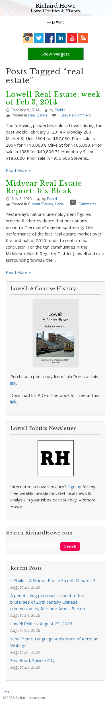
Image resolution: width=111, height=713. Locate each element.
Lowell (60, 204)
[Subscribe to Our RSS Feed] (83, 38)
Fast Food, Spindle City (32, 660)
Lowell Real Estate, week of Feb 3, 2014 (53, 98)
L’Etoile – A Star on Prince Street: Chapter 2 (52, 580)
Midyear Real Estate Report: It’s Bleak (44, 187)
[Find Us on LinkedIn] (61, 38)
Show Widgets (56, 54)
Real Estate (38, 115)
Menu (57, 22)
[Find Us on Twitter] (39, 38)
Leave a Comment (76, 115)
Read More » (18, 170)
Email (7, 692)
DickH (60, 110)
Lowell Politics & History (55, 11)
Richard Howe (55, 6)
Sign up (74, 486)
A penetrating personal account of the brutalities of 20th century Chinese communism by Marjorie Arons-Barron (47, 602)
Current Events (40, 204)
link (13, 383)
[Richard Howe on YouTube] (72, 38)
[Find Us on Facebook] (50, 38)
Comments (87, 204)
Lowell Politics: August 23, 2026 (41, 623)
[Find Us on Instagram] (28, 38)
